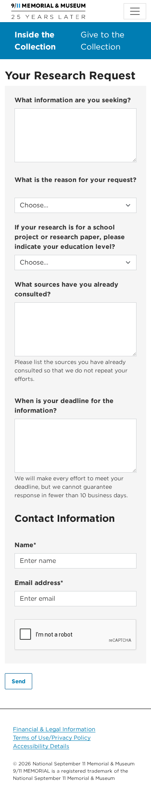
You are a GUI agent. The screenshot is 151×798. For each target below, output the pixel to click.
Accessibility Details (41, 746)
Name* (25, 545)
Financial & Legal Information (54, 729)
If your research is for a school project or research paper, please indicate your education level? (69, 236)
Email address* (38, 583)
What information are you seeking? (72, 100)
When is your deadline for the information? (64, 405)
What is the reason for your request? (75, 180)
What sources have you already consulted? (66, 289)
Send (18, 681)
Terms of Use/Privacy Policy (52, 737)
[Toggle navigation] (135, 11)
